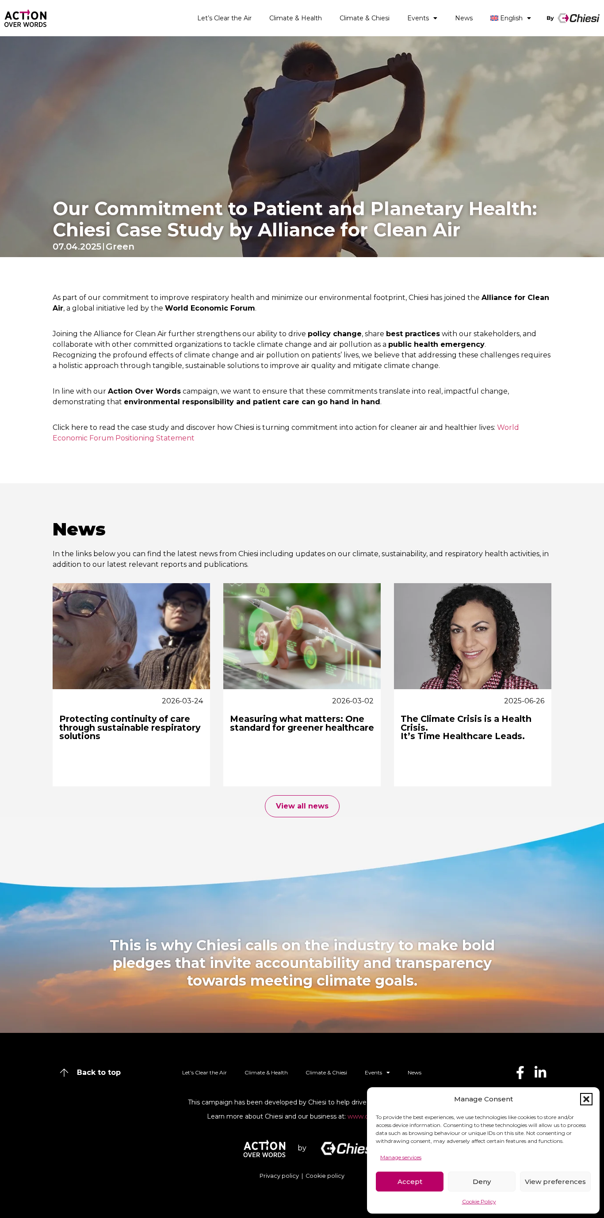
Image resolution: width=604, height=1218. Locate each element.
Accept (410, 1181)
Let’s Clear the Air (224, 18)
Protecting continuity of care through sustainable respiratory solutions (129, 727)
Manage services (400, 1157)
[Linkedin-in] (540, 1072)
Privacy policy (280, 1175)
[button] (586, 1099)
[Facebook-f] (520, 1072)
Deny (482, 1181)
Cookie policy (325, 1175)
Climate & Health (295, 18)
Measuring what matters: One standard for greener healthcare (302, 722)
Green (120, 246)
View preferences (555, 1181)
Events (418, 18)
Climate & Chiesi (365, 18)
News (464, 18)
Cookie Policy (479, 1201)
